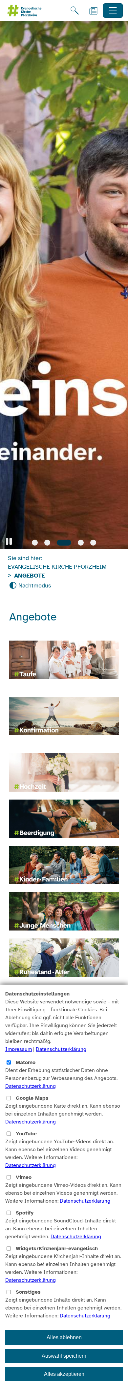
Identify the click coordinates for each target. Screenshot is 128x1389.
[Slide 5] (93, 543)
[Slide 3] (60, 543)
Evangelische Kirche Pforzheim (57, 566)
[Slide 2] (47, 543)
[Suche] (74, 10)
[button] (8, 541)
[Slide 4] (76, 543)
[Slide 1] (35, 543)
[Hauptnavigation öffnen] (113, 10)
